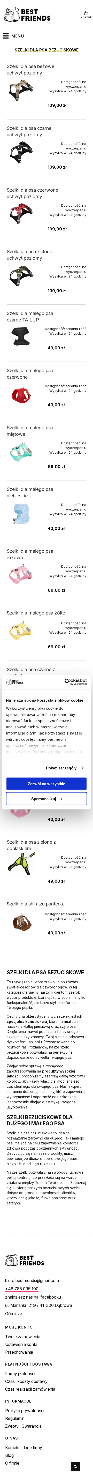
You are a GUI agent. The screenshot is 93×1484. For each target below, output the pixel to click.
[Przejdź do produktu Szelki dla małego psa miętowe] (22, 451)
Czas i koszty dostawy (26, 1381)
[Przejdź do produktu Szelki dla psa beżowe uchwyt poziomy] (22, 90)
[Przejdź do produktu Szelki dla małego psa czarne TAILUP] (22, 337)
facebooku (51, 1297)
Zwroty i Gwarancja (23, 1426)
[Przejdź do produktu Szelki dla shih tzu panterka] (22, 922)
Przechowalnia (19, 1352)
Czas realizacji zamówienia (30, 1389)
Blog (9, 1455)
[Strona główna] (28, 15)
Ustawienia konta (21, 1344)
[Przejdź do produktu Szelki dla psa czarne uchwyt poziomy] (22, 152)
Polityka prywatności (24, 1410)
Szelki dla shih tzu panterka (36, 903)
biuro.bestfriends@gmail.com (32, 1280)
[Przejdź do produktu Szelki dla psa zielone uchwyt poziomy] (22, 275)
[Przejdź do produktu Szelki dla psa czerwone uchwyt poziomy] (22, 214)
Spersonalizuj (43, 799)
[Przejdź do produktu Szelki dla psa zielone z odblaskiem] (22, 864)
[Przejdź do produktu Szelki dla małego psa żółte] (22, 631)
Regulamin (15, 1418)
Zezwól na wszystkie (46, 783)
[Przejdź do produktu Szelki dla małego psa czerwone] (22, 394)
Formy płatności (20, 1373)
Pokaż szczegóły (61, 768)
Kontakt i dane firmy (23, 1447)
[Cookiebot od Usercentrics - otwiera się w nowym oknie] (65, 682)
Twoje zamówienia (22, 1336)
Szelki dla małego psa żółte (36, 613)
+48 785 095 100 (21, 1288)
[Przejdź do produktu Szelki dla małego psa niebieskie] (22, 513)
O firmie (12, 1463)
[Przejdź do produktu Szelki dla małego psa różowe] (22, 575)
